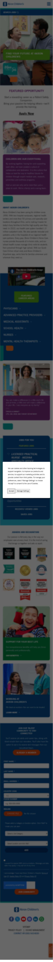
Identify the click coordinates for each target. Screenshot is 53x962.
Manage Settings (23, 491)
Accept (11, 491)
